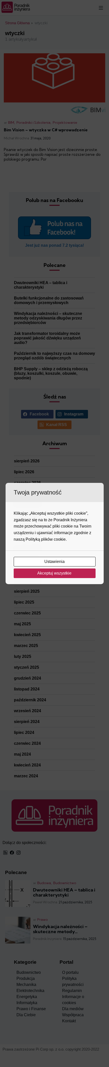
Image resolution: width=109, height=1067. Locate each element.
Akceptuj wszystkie (54, 573)
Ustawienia (55, 561)
